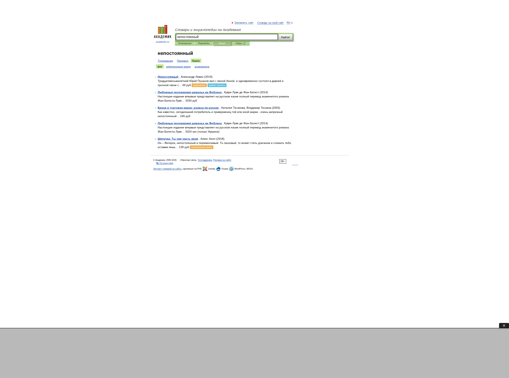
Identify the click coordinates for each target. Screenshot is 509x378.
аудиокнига (199, 85)
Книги (222, 43)
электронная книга (201, 147)
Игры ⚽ (241, 43)
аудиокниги (202, 66)
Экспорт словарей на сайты (167, 169)
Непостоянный (168, 76)
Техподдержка (205, 160)
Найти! (285, 37)
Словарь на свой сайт (270, 22)
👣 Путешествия (164, 163)
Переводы (204, 43)
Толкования (184, 43)
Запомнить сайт (244, 22)
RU (288, 22)
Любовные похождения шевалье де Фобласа (190, 92)
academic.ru (162, 42)
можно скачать (217, 85)
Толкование (165, 60)
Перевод (182, 60)
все (160, 66)
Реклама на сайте (222, 160)
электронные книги (178, 66)
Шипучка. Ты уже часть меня (178, 138)
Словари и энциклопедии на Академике (208, 30)
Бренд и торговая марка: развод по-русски (188, 107)
